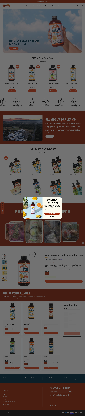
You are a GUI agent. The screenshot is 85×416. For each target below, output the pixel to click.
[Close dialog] (60, 198)
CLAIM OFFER (52, 213)
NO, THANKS (52, 216)
